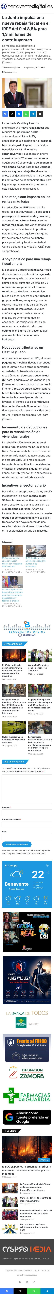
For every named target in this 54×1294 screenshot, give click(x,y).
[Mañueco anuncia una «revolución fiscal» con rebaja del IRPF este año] (12, 551)
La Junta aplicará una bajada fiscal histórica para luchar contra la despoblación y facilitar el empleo (12, 595)
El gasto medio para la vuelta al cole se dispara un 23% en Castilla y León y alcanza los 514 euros (40, 705)
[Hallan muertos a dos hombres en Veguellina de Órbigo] (14, 727)
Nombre (6, 807)
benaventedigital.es (12, 68)
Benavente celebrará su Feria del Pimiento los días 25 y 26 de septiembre (36, 1213)
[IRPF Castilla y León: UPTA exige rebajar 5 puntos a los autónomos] (36, 551)
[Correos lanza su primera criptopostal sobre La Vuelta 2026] (10, 1228)
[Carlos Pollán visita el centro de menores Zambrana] (40, 655)
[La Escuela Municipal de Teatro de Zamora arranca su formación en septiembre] (10, 1188)
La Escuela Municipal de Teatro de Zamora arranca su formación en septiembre (35, 1187)
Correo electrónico (11, 819)
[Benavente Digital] (27, 6)
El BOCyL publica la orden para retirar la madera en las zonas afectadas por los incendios (12, 670)
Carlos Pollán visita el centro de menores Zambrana (38, 668)
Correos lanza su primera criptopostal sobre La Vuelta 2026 (34, 1227)
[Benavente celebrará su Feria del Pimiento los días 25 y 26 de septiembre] (10, 1214)
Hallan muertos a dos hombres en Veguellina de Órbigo (13, 739)
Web (4, 831)
